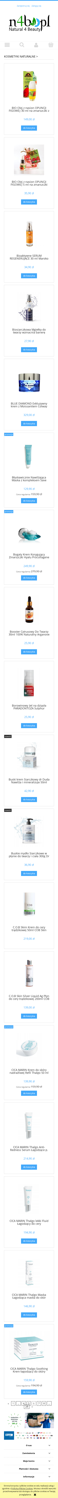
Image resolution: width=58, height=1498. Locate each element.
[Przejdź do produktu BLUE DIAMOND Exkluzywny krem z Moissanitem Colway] (29, 381)
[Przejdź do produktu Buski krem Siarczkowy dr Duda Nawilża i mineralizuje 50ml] (29, 757)
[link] (29, 1420)
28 (26, 1406)
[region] (29, 1420)
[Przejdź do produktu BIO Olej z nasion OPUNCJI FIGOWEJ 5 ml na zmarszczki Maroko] (29, 160)
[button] (7, 45)
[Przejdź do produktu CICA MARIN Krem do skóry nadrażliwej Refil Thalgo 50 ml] (29, 1048)
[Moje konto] (36, 45)
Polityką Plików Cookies (22, 1488)
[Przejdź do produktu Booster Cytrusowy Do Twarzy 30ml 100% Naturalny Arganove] (29, 610)
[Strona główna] (29, 22)
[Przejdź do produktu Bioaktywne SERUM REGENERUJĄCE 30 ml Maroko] (29, 233)
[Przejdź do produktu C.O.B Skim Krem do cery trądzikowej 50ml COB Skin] (29, 905)
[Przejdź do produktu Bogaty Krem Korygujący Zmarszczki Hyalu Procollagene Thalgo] (29, 532)
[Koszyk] (50, 44)
